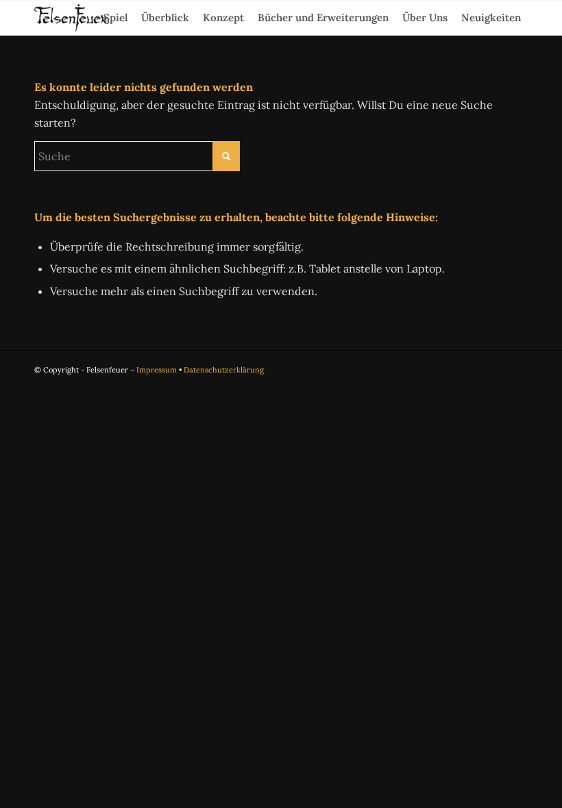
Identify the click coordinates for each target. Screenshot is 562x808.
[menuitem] (115, 18)
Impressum (156, 370)
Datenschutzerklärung (224, 370)
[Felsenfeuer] (71, 18)
